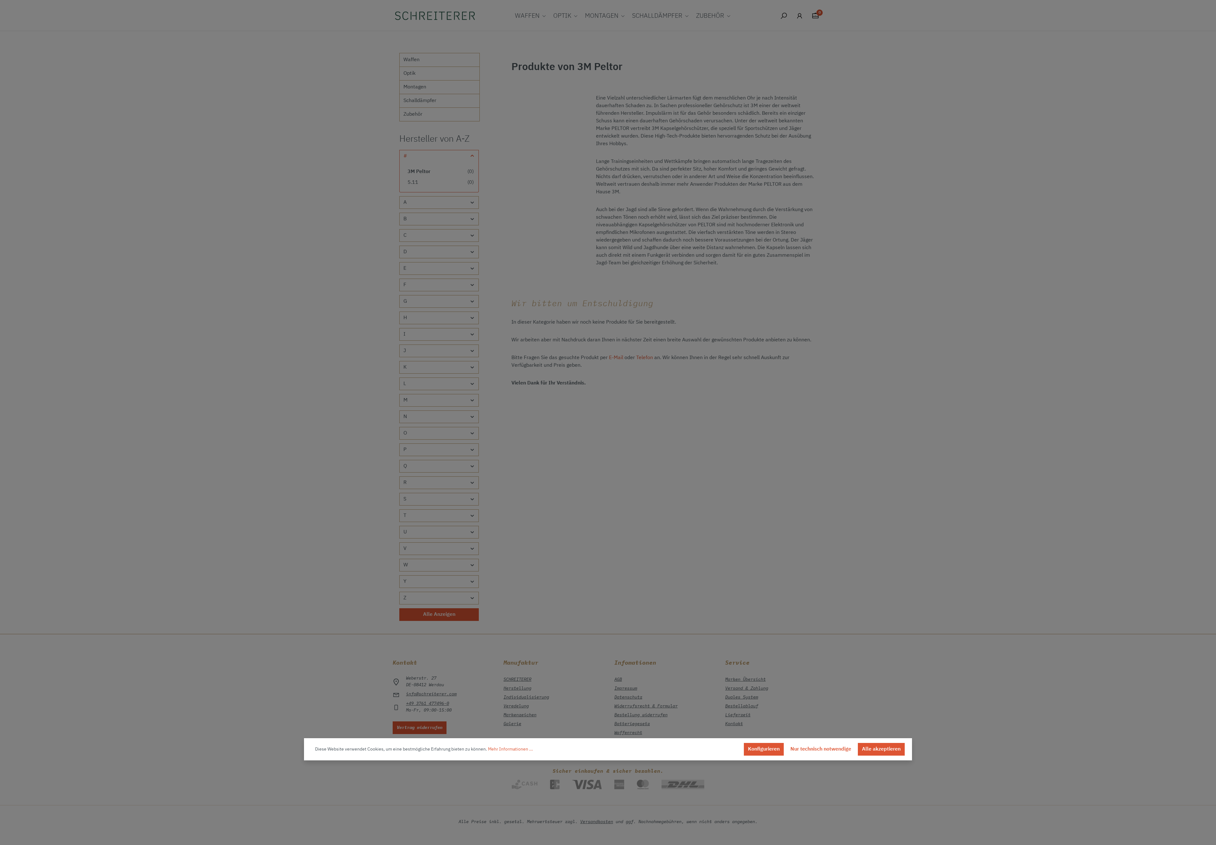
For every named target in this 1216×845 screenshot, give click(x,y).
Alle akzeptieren (881, 749)
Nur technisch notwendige (820, 749)
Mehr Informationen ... (510, 749)
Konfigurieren (764, 749)
